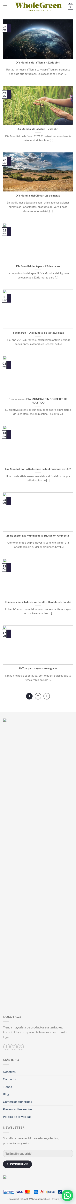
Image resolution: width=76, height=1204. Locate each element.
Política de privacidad (17, 1116)
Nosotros (9, 1072)
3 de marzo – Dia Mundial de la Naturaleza (38, 332)
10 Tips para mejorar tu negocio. (38, 668)
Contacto (9, 1079)
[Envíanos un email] (20, 1047)
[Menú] (5, 6)
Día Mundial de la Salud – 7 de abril (38, 128)
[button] (67, 1195)
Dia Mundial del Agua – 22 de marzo (38, 266)
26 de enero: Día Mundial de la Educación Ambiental (38, 535)
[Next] (46, 696)
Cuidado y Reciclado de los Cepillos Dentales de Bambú (38, 602)
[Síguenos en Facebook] (6, 1047)
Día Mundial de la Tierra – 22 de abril (38, 62)
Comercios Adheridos (17, 1101)
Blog (6, 1094)
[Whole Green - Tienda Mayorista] (38, 6)
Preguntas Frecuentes (17, 1109)
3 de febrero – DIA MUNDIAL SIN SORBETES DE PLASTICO (38, 401)
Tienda (7, 1086)
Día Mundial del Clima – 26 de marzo (38, 195)
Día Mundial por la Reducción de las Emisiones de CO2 (38, 469)
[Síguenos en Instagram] (13, 1047)
